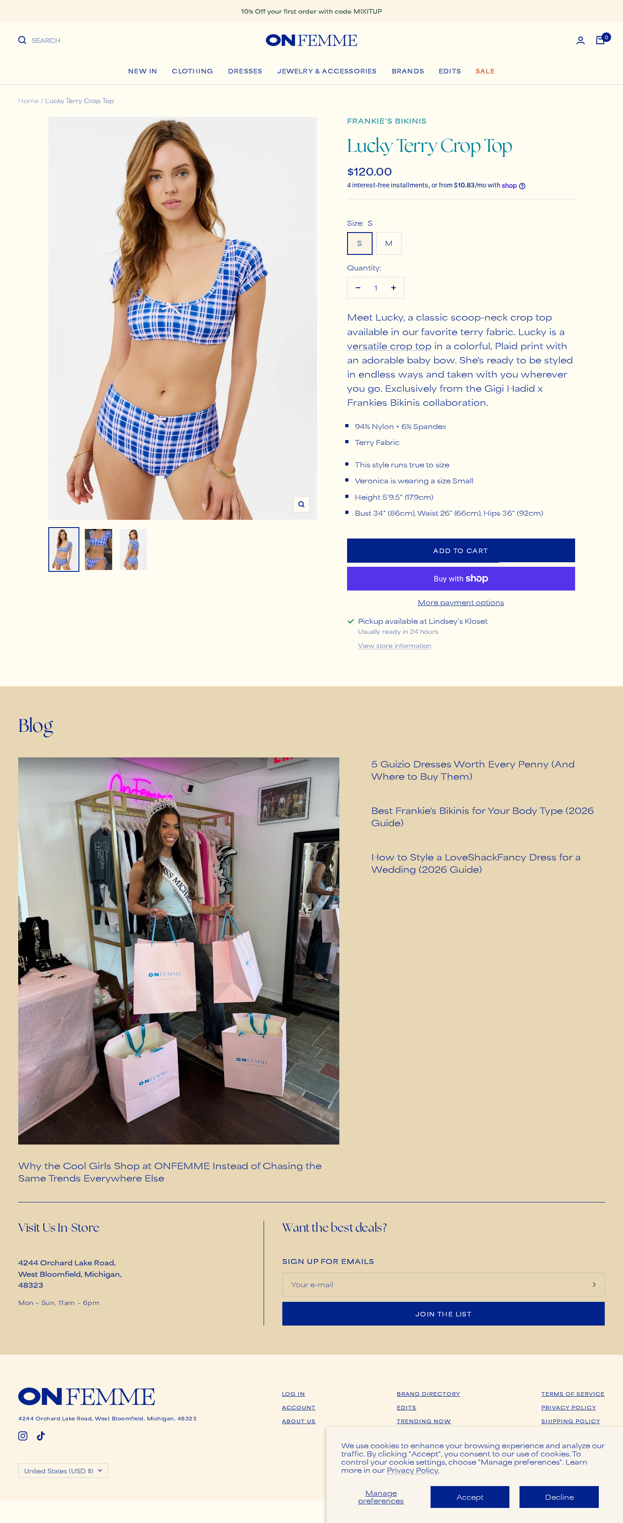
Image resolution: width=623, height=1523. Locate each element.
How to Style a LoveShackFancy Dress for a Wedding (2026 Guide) (476, 862)
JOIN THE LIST (443, 1313)
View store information (394, 645)
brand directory (428, 1393)
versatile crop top (389, 345)
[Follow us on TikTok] (41, 1435)
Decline (559, 1497)
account (299, 1407)
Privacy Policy (568, 1407)
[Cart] (600, 40)
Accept (470, 1497)
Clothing (192, 70)
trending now (424, 1421)
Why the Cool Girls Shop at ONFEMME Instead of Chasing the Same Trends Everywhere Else (170, 1171)
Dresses (245, 70)
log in (293, 1393)
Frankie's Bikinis (387, 120)
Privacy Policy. (413, 1470)
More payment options (461, 602)
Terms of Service (573, 1393)
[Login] (580, 40)
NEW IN (142, 70)
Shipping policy (570, 1421)
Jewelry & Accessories (327, 70)
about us (299, 1421)
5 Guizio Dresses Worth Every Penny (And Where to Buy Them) (473, 769)
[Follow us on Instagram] (22, 1435)
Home (28, 100)
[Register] (594, 1284)
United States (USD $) (58, 1470)
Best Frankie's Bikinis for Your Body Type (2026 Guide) (482, 816)
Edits (450, 70)
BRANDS (408, 70)
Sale (485, 70)
